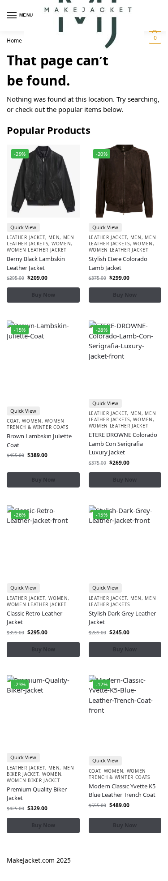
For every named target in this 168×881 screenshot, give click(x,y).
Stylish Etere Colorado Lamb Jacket (118, 263)
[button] (153, 37)
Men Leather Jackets (40, 240)
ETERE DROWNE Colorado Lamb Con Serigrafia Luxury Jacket (123, 443)
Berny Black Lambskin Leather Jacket (36, 263)
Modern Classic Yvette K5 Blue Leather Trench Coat (122, 790)
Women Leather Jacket (37, 250)
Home (14, 40)
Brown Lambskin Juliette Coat (39, 440)
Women (61, 243)
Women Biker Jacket (33, 780)
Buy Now (43, 295)
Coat (13, 421)
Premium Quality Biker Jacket (37, 793)
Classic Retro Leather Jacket (34, 617)
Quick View (23, 227)
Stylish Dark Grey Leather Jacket (122, 617)
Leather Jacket (26, 237)
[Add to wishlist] (62, 156)
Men (54, 237)
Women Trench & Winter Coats (38, 424)
